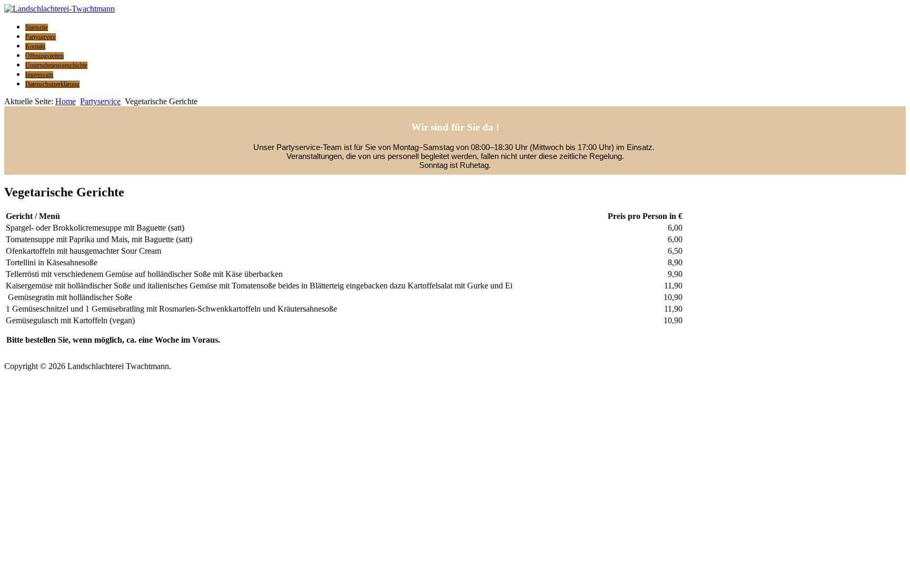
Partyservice (40, 37)
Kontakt (35, 46)
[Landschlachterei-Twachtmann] (59, 8)
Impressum (39, 74)
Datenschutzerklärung (52, 84)
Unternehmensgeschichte (56, 65)
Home (65, 101)
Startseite (36, 27)
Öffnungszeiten (44, 55)
